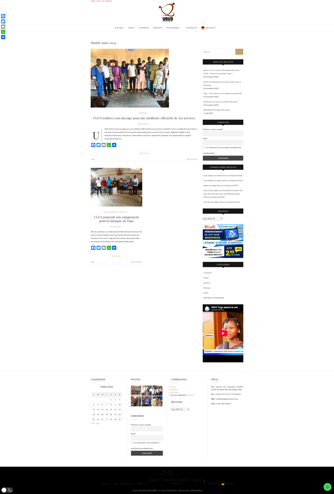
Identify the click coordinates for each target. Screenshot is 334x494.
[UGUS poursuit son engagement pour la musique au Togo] (116, 187)
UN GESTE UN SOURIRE (108, 26)
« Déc (93, 423)
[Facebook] (3, 16)
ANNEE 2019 (182, 480)
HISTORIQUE (173, 28)
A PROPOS (144, 28)
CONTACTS (191, 28)
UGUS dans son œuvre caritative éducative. (220, 102)
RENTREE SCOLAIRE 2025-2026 (216, 110)
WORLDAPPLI (196, 491)
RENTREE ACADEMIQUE (213, 298)
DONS (106, 212)
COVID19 (207, 273)
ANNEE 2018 (168, 480)
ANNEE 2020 (197, 480)
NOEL (205, 293)
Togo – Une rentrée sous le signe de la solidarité (222, 93)
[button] (327, 487)
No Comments (192, 159)
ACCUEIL (119, 28)
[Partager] (3, 37)
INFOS (131, 28)
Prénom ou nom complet (213, 129)
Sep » (98, 423)
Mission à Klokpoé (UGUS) (232, 175)
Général (143, 113)
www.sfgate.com (210, 175)
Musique (123, 212)
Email (205, 138)
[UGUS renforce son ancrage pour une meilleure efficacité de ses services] (144, 78)
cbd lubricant (208, 202)
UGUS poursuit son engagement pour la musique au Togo (116, 219)
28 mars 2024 (143, 124)
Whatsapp (175, 392)
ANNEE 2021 (175, 484)
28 (107, 419)
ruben (93, 159)
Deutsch (210, 28)
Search (173, 387)
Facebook (174, 389)
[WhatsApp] (3, 31)
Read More (144, 153)
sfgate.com (207, 185)
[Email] (3, 26)
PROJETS (157, 28)
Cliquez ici (191, 395)
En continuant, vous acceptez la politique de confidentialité (222, 150)
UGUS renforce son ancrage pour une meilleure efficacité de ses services (144, 118)
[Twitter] (3, 21)
